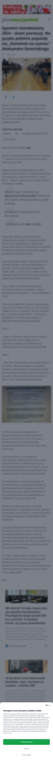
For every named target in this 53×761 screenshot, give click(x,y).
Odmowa (26, 748)
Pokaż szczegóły (26, 755)
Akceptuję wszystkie (26, 742)
